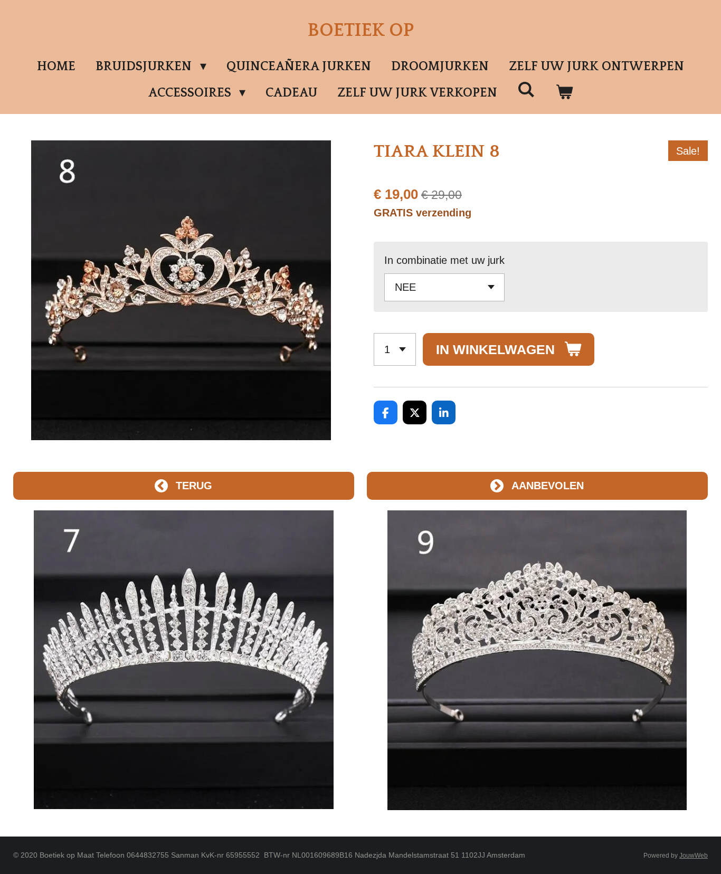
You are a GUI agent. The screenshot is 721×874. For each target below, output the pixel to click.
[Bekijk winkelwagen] (564, 93)
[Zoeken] (526, 90)
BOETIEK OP (361, 30)
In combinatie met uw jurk (444, 260)
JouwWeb (693, 855)
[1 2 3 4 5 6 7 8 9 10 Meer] (395, 349)
